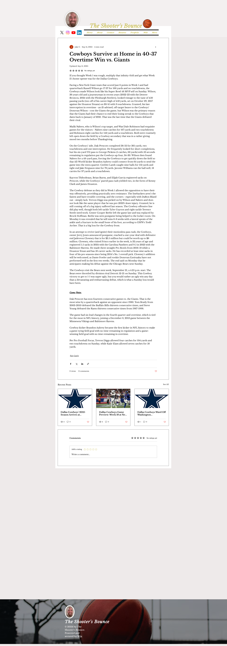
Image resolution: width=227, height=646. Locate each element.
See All (166, 384)
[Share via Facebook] (71, 364)
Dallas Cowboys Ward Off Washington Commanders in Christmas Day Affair (151, 413)
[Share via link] (88, 364)
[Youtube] (73, 32)
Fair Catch (74, 356)
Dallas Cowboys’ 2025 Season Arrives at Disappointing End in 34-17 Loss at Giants (73, 413)
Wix (79, 636)
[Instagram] (67, 32)
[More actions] (155, 47)
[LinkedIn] (79, 32)
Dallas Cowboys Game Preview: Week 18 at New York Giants (113, 413)
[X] (62, 32)
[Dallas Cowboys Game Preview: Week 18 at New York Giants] (113, 398)
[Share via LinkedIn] (82, 364)
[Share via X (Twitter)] (76, 364)
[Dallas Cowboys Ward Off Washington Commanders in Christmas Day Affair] (152, 398)
